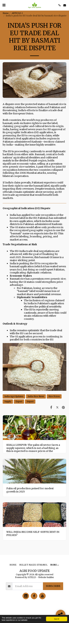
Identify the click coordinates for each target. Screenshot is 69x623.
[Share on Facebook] (51, 407)
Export (19, 401)
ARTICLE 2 (17, 13)
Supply (7, 401)
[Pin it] (63, 407)
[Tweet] (57, 407)
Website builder (46, 577)
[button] (4, 5)
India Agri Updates (13, 396)
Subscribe (53, 586)
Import (30, 401)
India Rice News (36, 396)
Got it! (56, 619)
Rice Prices (54, 396)
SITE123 (32, 577)
